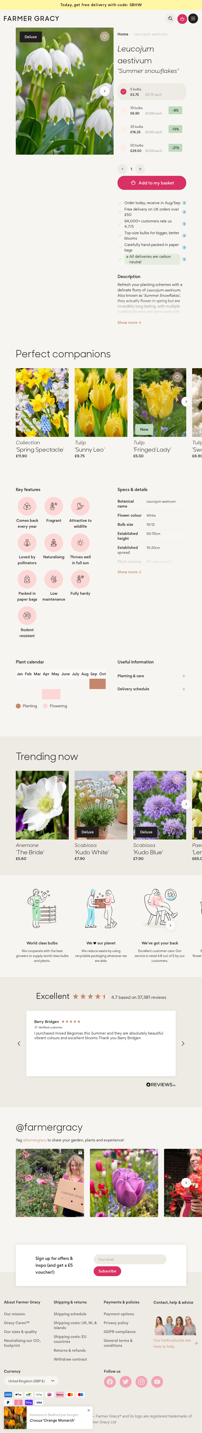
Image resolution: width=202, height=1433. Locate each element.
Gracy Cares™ (17, 1322)
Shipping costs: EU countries (70, 1339)
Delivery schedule (133, 689)
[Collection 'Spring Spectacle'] (42, 402)
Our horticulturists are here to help (172, 1343)
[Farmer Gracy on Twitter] (126, 1382)
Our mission (14, 1314)
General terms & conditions (118, 1343)
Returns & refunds (70, 1350)
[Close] (89, 1410)
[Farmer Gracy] (31, 18)
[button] (193, 18)
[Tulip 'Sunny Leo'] (101, 402)
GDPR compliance (120, 1331)
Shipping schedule (70, 1314)
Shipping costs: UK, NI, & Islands (75, 1325)
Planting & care (131, 676)
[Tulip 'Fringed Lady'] (159, 402)
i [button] (184, 203)
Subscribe (107, 1271)
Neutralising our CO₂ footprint (22, 1343)
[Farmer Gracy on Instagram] (141, 1382)
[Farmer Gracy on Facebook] (110, 1382)
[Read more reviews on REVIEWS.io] (161, 1085)
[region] (101, 1043)
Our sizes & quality (20, 1331)
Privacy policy (116, 1322)
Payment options (119, 1314)
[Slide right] (105, 91)
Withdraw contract (70, 1359)
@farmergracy (35, 1140)
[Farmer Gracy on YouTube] (157, 1382)
